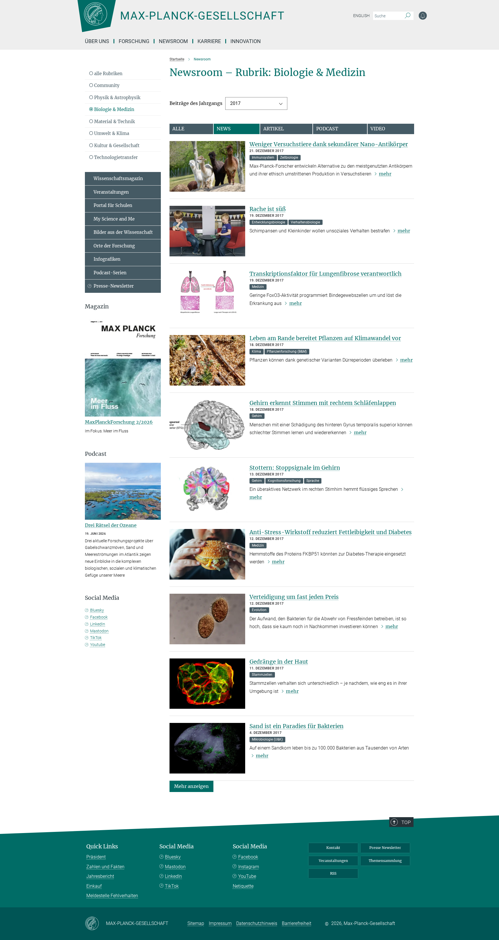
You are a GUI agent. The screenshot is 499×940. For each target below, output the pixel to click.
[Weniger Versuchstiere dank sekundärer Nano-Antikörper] (207, 166)
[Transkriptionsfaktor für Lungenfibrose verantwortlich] (207, 296)
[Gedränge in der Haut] (207, 683)
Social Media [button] (102, 598)
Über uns (97, 41)
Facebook (99, 617)
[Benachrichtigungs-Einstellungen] (423, 16)
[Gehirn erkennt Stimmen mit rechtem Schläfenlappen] (207, 425)
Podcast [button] (96, 454)
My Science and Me (114, 219)
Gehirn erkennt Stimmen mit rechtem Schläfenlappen (323, 402)
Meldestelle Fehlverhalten (112, 895)
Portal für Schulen (113, 205)
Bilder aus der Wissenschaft (123, 232)
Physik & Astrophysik (116, 97)
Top (406, 822)
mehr (385, 174)
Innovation (245, 41)
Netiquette (243, 886)
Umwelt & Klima (111, 133)
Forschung (134, 41)
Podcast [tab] (327, 129)
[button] (191, 786)
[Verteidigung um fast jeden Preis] (207, 619)
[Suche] (408, 16)
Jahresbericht (100, 876)
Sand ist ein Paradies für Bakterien (297, 726)
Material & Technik (114, 121)
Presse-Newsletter (114, 286)
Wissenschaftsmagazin (118, 178)
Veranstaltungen (111, 192)
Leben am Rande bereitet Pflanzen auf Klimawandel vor (325, 338)
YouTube (247, 876)
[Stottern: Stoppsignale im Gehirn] (207, 490)
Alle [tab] (178, 129)
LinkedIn (97, 624)
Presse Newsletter (385, 847)
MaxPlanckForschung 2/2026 (119, 422)
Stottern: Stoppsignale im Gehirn (295, 467)
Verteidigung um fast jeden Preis (294, 596)
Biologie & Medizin (113, 109)
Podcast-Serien (110, 272)
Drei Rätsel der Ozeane (111, 525)
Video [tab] (377, 129)
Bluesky (97, 610)
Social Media (176, 846)
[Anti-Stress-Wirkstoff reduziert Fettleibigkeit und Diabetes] (207, 554)
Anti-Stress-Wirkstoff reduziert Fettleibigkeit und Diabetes (331, 532)
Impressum (220, 923)
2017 (235, 103)
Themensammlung (385, 860)
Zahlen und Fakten (105, 866)
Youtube (97, 644)
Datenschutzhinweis (256, 923)
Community (106, 85)
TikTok (96, 637)
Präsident (96, 857)
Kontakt (333, 847)
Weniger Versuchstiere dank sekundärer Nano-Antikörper (329, 144)
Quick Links (102, 846)
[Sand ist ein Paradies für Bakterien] (207, 748)
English (361, 15)
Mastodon (99, 631)
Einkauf (94, 886)
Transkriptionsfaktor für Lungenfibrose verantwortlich (326, 273)
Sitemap (195, 923)
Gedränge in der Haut (279, 661)
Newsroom (173, 41)
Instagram (248, 866)
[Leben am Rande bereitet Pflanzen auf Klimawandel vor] (207, 360)
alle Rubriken (107, 73)
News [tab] (224, 129)
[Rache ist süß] (207, 231)
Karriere (209, 41)
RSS (333, 873)
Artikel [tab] (273, 129)
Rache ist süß (268, 209)
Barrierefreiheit (296, 923)
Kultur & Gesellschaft (116, 145)
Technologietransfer (115, 157)
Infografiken (107, 259)
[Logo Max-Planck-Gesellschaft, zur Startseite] (180, 20)
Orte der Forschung (114, 246)
